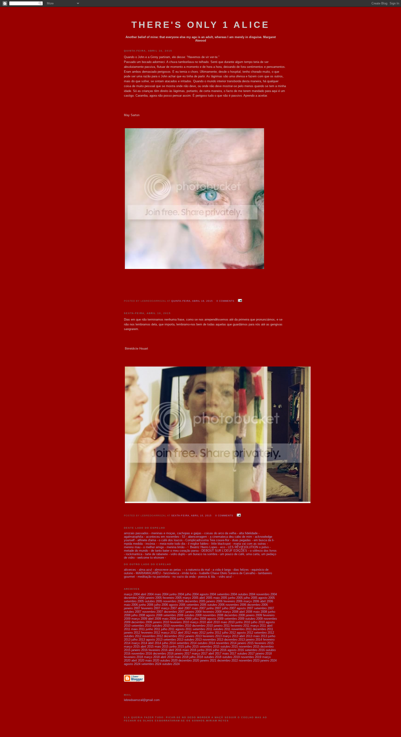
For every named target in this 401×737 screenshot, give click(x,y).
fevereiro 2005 (172, 597)
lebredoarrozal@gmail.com (142, 700)
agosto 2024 (132, 664)
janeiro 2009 (254, 615)
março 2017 (199, 653)
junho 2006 (146, 604)
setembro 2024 (151, 664)
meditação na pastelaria (154, 576)
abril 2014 (154, 643)
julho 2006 (161, 604)
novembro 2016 (141, 653)
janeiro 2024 (268, 660)
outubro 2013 (193, 639)
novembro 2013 (213, 639)
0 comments (225, 301)
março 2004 (132, 594)
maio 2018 (181, 657)
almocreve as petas (168, 569)
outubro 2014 (206, 643)
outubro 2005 (153, 601)
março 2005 (190, 597)
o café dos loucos (171, 540)
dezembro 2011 (263, 629)
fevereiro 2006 (233, 601)
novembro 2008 (213, 615)
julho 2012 (229, 632)
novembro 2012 (152, 636)
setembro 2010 (141, 625)
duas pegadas (241, 540)
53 (183, 536)
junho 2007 (214, 608)
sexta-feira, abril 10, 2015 (191, 515)
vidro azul (225, 576)
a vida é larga (222, 569)
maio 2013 (260, 636)
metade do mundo (136, 550)
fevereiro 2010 (179, 622)
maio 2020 (152, 660)
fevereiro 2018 (133, 657)
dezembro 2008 (234, 615)
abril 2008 (245, 611)
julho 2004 (192, 594)
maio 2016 (189, 650)
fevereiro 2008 (212, 611)
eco (222, 547)
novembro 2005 (173, 601)
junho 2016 (204, 650)
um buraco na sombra (202, 554)
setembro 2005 (134, 601)
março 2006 (251, 601)
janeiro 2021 (208, 660)
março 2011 (258, 625)
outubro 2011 (221, 629)
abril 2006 (266, 601)
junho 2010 (243, 622)
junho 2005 (235, 597)
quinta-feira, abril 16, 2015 (192, 301)
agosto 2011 (183, 629)
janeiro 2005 (154, 597)
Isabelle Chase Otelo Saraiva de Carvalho (227, 573)
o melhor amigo (153, 547)
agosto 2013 (154, 639)
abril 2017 (214, 653)
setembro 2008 (173, 615)
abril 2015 (147, 646)
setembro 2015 (210, 646)
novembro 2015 (249, 646)
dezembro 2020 (188, 660)
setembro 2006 (196, 604)
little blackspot (221, 543)
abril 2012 (184, 632)
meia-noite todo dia (172, 543)
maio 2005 (220, 597)
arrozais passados (136, 533)
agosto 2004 (208, 594)
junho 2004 (176, 594)
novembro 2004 (266, 594)
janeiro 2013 (193, 636)
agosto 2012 (245, 632)
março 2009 (139, 618)
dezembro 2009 (141, 622)
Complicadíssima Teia (200, 540)
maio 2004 (161, 594)
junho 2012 (214, 632)
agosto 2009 (215, 618)
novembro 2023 (249, 660)
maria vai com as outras (249, 543)
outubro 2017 (246, 653)
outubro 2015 (229, 646)
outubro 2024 (171, 664)
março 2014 (139, 643)
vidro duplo (178, 554)
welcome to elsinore (150, 557)
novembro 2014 (226, 643)
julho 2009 (199, 618)
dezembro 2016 (163, 653)
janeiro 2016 (139, 650)
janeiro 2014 (254, 639)
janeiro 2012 (132, 632)
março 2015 (132, 646)
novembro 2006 (236, 604)
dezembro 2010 (202, 625)
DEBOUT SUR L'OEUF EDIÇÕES (224, 550)
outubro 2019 (231, 657)
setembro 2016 (255, 650)
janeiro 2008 (193, 611)
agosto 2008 (154, 615)
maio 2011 (138, 629)
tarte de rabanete (156, 554)
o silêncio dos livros (263, 550)
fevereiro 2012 (150, 632)
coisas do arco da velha (220, 533)
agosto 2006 (177, 604)
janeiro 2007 (132, 608)
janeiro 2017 (183, 653)
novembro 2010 (181, 625)
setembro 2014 (187, 643)
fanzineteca (171, 573)
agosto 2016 (235, 650)
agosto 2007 (245, 608)
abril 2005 (205, 597)
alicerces (130, 569)
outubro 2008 (193, 615)
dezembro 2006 (257, 604)
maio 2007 (199, 608)
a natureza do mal (198, 569)
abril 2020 (137, 660)
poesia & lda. (207, 576)
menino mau (132, 547)
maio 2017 (229, 653)
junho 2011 (153, 629)
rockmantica (134, 554)
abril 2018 (167, 657)
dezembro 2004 (134, 597)
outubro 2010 (161, 625)
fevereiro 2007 (150, 608)
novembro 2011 (241, 629)
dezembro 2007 (174, 611)
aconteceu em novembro (162, 536)
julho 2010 (258, 622)
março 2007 (169, 608)
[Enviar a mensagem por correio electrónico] (239, 300)
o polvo (264, 547)
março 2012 (169, 632)
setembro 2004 (227, 594)
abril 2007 (184, 608)
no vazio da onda (184, 576)
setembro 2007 (264, 608)
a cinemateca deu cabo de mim (231, 536)
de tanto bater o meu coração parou (175, 550)
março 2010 (198, 622)
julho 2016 (219, 650)
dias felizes (241, 569)
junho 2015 (176, 646)
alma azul (145, 569)
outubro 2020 (169, 660)
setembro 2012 (264, 632)
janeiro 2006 (214, 601)
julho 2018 (196, 657)
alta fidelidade (249, 533)
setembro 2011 (202, 629)
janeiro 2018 (263, 653)
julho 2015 (192, 646)
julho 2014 (169, 643)
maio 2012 (199, 632)
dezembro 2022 (227, 660)
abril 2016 (174, 650)
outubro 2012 (132, 636)
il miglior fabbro (198, 543)
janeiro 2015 (245, 643)
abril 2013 (245, 636)
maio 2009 (169, 618)
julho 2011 (168, 629)
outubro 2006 (216, 604)
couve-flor (222, 540)
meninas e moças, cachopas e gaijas (176, 533)
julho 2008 (138, 615)
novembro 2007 (152, 611)
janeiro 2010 (161, 622)
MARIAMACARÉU (148, 573)
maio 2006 (131, 604)
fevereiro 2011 (240, 625)
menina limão (175, 547)
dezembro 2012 (174, 636)
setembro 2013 (173, 639)
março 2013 (230, 636)
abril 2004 (147, 594)
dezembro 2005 (195, 601)
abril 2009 (154, 618)
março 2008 (230, 611)
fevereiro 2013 (212, 636)
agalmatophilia (133, 536)
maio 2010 (228, 622)
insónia (150, 543)
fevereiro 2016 (158, 650)
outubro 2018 (212, 657)
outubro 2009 (254, 618)
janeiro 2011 (222, 625)
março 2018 (152, 657)
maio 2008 (260, 611)
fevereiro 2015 (264, 643)
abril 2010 (213, 622)
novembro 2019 (251, 657)
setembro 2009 (234, 618)
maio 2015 (161, 646)
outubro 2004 (246, 594)
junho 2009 (184, 618)
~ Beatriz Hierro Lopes (202, 547)
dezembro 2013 (234, 639)
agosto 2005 (266, 597)
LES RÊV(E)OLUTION (243, 547)
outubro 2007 (132, 611)
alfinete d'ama (146, 540)
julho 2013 (138, 639)
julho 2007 (229, 608)
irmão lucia (189, 573)
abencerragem (197, 536)
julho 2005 (250, 597)
